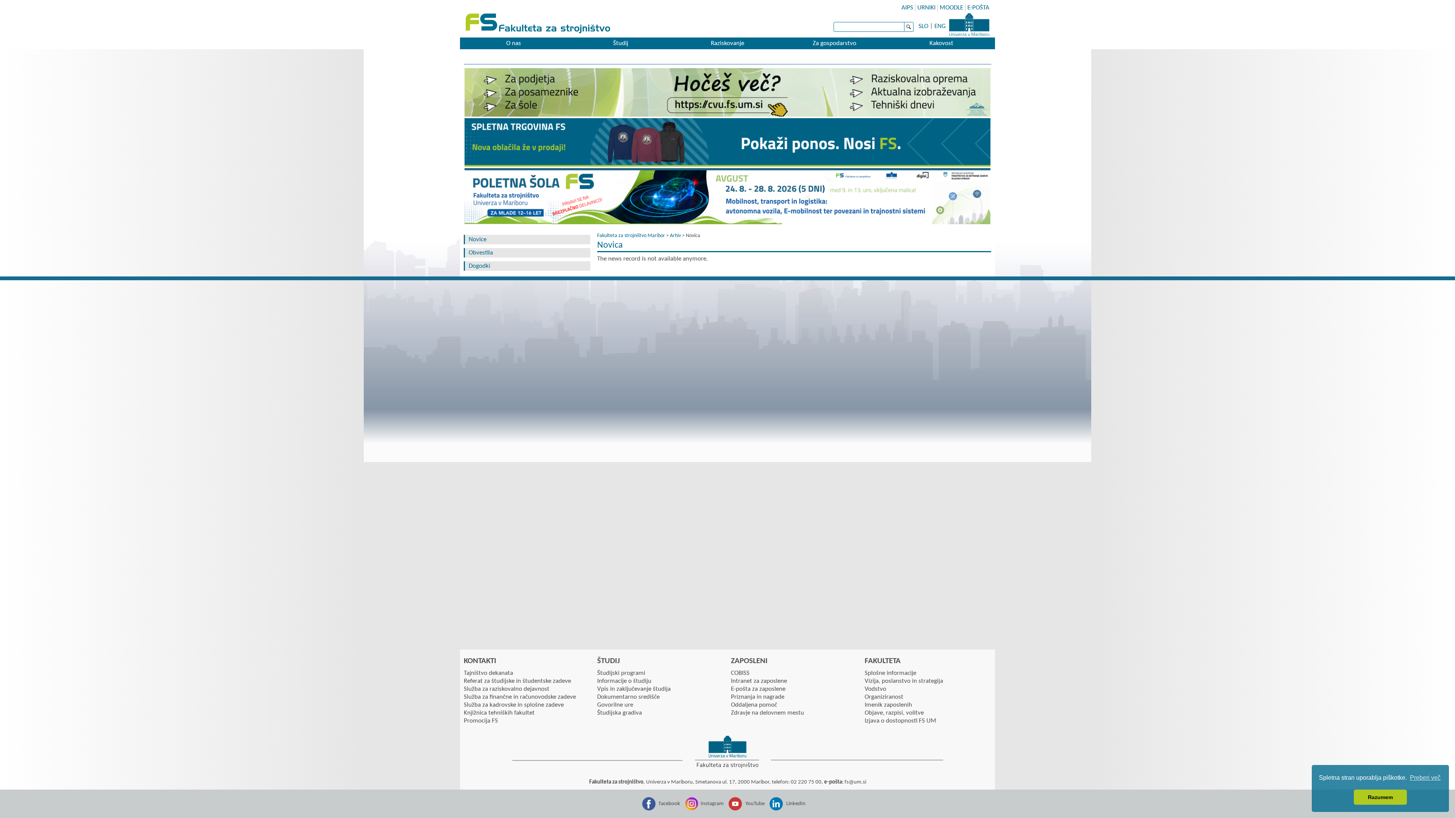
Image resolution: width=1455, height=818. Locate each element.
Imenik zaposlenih (888, 705)
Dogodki (479, 266)
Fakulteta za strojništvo (539, 23)
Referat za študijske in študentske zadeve (517, 681)
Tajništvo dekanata (488, 673)
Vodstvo (875, 689)
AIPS (907, 8)
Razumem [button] (1380, 797)
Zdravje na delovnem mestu (767, 713)
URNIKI (926, 8)
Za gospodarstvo (834, 43)
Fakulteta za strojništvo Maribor (631, 235)
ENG (940, 26)
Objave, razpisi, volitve (894, 713)
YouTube (755, 804)
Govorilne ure (615, 705)
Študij (620, 43)
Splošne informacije (890, 673)
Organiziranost (884, 697)
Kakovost (941, 43)
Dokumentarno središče (628, 697)
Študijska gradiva (619, 713)
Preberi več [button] (1425, 777)
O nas (513, 43)
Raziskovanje (727, 43)
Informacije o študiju (624, 681)
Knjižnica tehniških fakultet (499, 713)
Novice (478, 239)
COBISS (740, 673)
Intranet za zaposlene (759, 681)
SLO (923, 26)
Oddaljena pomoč (754, 705)
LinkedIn (796, 804)
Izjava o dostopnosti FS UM (900, 721)
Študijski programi (621, 673)
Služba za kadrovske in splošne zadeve (514, 705)
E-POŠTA (978, 8)
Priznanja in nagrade (757, 697)
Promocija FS (481, 721)
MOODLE (951, 8)
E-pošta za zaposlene (758, 689)
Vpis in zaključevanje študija (634, 689)
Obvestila (481, 253)
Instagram (712, 804)
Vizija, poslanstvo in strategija (904, 681)
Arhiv (675, 235)
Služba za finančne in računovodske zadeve (520, 697)
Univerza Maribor (969, 24)
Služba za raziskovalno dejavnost (506, 689)
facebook (669, 804)
